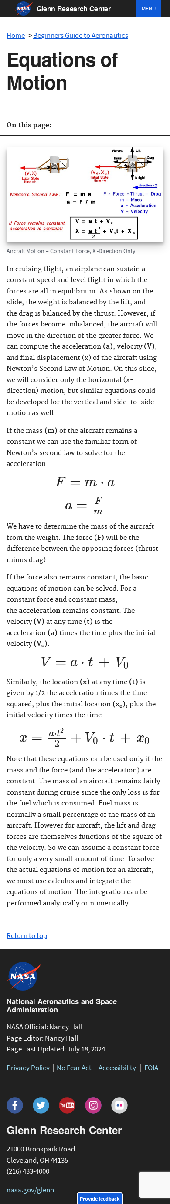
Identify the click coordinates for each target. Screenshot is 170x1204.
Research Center (74, 8)
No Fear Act (74, 1067)
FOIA (151, 1067)
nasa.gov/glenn (30, 1189)
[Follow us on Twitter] (41, 1105)
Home (16, 35)
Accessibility (117, 1067)
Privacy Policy (28, 1067)
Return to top (27, 935)
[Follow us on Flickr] (119, 1105)
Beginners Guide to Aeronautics (80, 35)
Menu (149, 8)
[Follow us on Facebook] (14, 1105)
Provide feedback (100, 1198)
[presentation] (85, 484)
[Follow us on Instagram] (93, 1105)
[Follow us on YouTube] (67, 1105)
